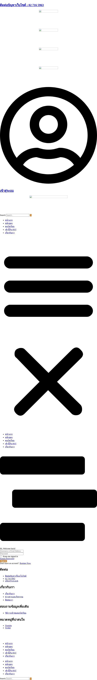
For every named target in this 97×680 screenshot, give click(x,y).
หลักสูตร (9, 223)
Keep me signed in (10, 556)
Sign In (3, 561)
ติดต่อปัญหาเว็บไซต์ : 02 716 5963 (22, 5)
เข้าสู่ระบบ (7, 190)
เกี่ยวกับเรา (10, 233)
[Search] (31, 215)
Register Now (25, 563)
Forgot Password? (7, 559)
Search (2, 215)
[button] (48, 333)
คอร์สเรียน (9, 226)
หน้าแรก (9, 220)
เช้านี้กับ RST (10, 230)
